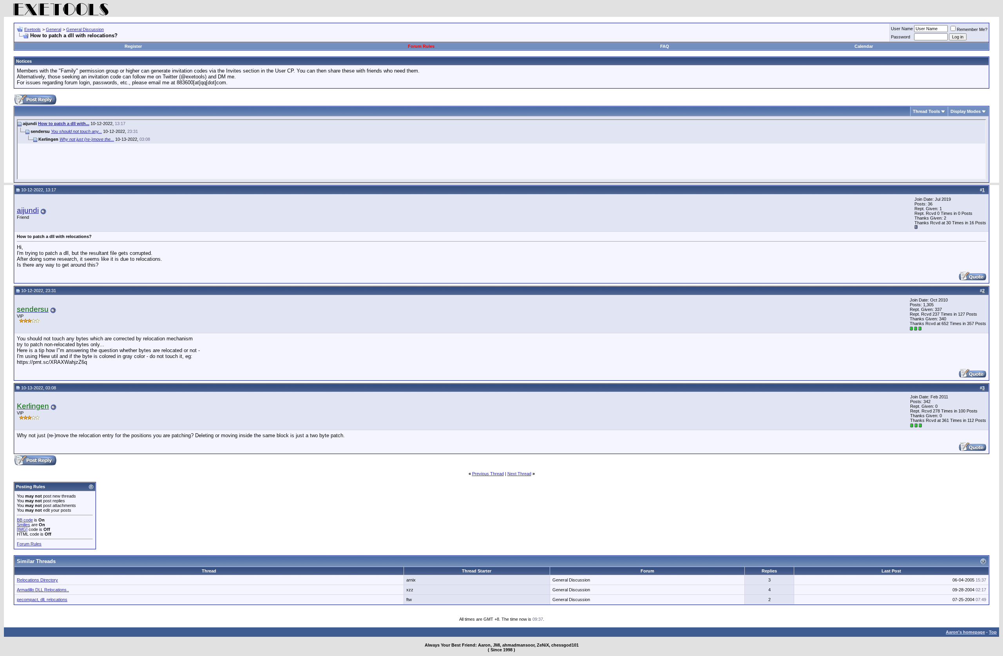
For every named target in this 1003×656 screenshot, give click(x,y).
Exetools (32, 29)
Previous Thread (488, 473)
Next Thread (519, 473)
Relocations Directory (37, 580)
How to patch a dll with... (63, 123)
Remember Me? (972, 29)
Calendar (864, 46)
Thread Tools (926, 111)
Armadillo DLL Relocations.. (43, 589)
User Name (902, 28)
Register (133, 46)
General (53, 29)
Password (900, 37)
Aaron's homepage (965, 632)
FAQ (664, 46)
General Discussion (85, 29)
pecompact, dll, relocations (42, 599)
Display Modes (965, 111)
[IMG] (22, 529)
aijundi (28, 210)
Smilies (23, 524)
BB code (25, 520)
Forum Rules (421, 46)
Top (993, 632)
